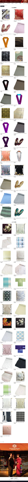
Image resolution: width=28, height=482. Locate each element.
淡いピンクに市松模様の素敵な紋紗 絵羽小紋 (4, 355)
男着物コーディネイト (3, 470)
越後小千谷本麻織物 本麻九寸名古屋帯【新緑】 (5, 395)
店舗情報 (20, 3)
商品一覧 (12, 3)
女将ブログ (16, 3)
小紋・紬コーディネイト (3, 467)
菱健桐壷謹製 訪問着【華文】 (16, 234)
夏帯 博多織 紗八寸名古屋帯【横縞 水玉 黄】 (5, 261)
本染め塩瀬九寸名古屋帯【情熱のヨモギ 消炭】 (4, 328)
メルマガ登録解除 (3, 466)
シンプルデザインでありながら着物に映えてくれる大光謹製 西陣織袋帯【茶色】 (20, 48)
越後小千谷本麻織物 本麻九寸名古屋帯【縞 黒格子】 (19, 422)
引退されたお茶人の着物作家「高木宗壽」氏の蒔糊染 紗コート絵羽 (20, 288)
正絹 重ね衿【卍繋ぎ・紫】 (2, 133)
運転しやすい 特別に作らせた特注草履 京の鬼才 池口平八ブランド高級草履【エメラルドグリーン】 (20, 218)
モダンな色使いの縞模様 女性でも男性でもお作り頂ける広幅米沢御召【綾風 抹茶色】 (6, 190)
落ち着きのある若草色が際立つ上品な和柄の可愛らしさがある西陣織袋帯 (20, 62)
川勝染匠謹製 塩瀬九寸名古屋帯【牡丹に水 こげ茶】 (19, 328)
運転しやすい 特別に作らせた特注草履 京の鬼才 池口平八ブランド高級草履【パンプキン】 (20, 190)
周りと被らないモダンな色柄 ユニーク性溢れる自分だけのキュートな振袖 (6, 176)
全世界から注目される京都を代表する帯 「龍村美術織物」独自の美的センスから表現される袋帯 (6, 119)
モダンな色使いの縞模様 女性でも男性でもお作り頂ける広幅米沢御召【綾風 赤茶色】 (20, 133)
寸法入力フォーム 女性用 (3, 471)
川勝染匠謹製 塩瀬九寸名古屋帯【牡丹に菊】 (4, 234)
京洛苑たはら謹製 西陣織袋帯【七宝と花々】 (4, 20)
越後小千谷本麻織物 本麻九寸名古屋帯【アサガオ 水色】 (6, 288)
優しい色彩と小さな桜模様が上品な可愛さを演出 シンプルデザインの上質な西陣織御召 (20, 119)
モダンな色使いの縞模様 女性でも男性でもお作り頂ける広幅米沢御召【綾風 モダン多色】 (6, 105)
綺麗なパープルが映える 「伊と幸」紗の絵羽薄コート (19, 355)
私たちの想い (8, 3)
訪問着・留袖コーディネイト (4, 469)
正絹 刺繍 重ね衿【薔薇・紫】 (3, 147)
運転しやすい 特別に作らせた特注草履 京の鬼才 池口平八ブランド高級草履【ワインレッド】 (20, 147)
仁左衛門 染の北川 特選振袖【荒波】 (17, 20)
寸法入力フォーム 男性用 (3, 472)
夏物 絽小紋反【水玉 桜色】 (16, 395)
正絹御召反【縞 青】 (2, 204)
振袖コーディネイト (3, 468)
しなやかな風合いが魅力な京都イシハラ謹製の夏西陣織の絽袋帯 (20, 261)
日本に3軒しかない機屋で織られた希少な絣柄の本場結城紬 (19, 204)
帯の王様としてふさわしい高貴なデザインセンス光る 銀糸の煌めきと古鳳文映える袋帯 (6, 62)
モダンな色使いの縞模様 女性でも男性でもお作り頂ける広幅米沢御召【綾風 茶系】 (20, 91)
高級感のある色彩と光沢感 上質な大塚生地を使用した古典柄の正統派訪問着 (6, 162)
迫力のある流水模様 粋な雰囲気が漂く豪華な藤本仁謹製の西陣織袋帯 (6, 76)
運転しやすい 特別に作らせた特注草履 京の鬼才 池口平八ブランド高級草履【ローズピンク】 (7, 34)
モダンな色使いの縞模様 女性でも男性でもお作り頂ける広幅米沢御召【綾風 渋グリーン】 (20, 76)
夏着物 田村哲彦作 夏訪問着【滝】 (3, 422)
